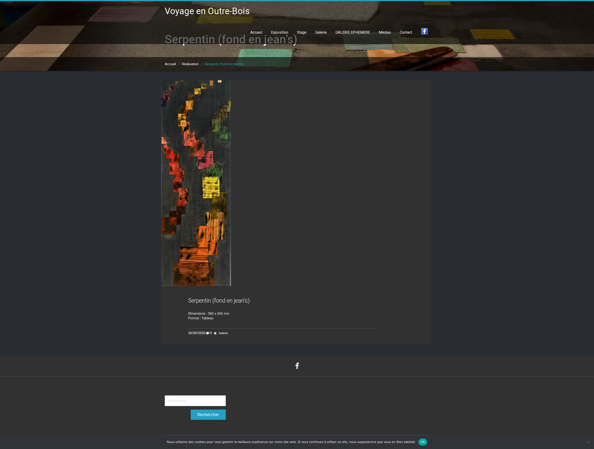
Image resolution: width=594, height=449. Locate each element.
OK (423, 442)
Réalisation (190, 64)
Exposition (279, 32)
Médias (385, 32)
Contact (406, 32)
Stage (302, 32)
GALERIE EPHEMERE (353, 32)
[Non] (588, 442)
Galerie (321, 32)
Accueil (256, 32)
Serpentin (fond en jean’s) (219, 300)
